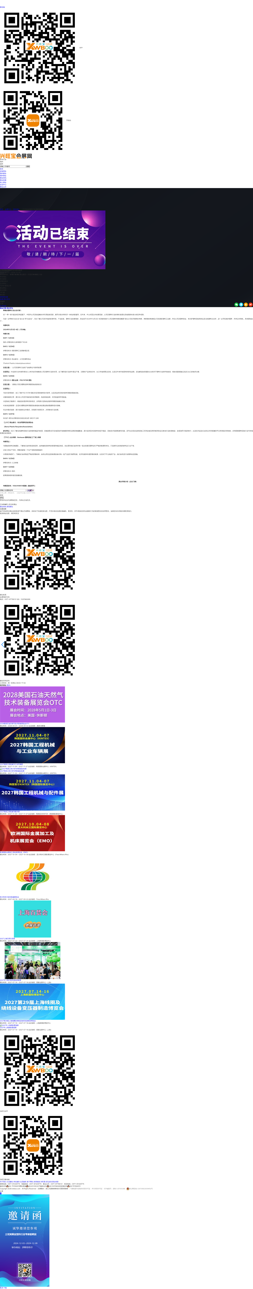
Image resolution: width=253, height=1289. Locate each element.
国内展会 (3, 173)
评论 (1, 498)
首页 (1, 169)
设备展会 (3, 171)
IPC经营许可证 (97, 1189)
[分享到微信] (236, 305)
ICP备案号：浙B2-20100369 (114, 1189)
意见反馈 (48, 1182)
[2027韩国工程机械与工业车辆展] (32, 745)
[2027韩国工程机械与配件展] (32, 792)
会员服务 (23, 1182)
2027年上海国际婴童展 (8, 1027)
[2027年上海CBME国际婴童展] (32, 960)
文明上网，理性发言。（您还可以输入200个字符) (17, 493)
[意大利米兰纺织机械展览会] (32, 876)
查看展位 (10, 507)
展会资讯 (3, 178)
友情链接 (37, 1182)
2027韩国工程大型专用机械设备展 (12, 771)
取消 (1, 1288)
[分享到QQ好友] (241, 305)
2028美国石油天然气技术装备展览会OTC (14, 724)
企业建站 (10, 1182)
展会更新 (55, 1182)
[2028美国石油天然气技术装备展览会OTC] (32, 704)
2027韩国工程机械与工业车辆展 (11, 764)
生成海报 (3, 306)
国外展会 (3, 176)
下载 (5, 1288)
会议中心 (3, 185)
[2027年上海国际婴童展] (9, 1025)
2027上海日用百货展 (7, 939)
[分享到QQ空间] (246, 305)
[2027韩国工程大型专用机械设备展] (13, 769)
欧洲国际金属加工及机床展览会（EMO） (14, 852)
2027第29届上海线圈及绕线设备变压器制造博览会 (18, 1021)
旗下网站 (30, 1182)
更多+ (9, 685)
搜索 (28, 166)
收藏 (1, 299)
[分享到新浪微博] (251, 305)
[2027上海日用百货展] (32, 919)
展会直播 (3, 180)
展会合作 (3, 187)
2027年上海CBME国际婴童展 (10, 980)
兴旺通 (42, 1182)
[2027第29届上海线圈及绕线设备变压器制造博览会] (32, 1002)
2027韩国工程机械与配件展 (10, 812)
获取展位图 (4, 297)
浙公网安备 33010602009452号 (141, 1189)
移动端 (2, 7)
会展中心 (8, 209)
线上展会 (3, 182)
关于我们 (3, 1182)
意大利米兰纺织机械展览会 (9, 897)
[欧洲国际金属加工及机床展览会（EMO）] (32, 833)
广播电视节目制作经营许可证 (80, 1189)
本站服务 (16, 1182)
